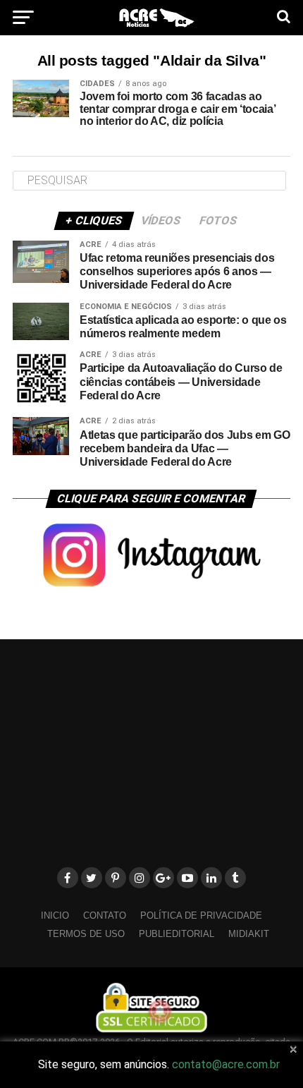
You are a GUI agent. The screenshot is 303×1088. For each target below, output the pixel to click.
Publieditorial (176, 934)
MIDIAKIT (248, 934)
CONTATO (104, 915)
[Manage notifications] (160, 1011)
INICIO (55, 915)
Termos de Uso (86, 934)
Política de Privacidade (201, 915)
